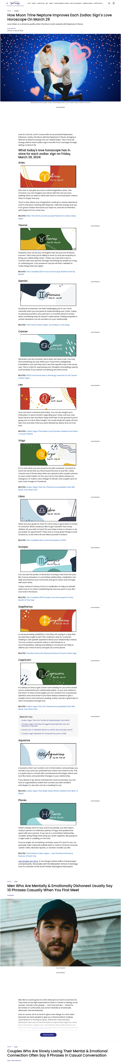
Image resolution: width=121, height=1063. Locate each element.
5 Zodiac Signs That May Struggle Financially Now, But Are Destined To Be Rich (45, 725)
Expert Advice (98, 3)
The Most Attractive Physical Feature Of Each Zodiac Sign (51, 653)
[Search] (108, 3)
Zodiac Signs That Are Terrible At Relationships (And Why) (45, 720)
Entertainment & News (61, 3)
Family (51, 3)
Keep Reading (48, 1035)
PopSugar (10, 895)
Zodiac (34, 3)
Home (9, 11)
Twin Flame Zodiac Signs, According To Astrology (48, 325)
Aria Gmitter (11, 28)
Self (47, 3)
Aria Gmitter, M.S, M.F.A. (28, 861)
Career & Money (87, 3)
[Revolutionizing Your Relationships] (15, 3)
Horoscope (41, 3)
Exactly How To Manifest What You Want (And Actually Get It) (47, 730)
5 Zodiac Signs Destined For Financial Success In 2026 (43, 734)
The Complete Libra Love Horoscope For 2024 (46, 540)
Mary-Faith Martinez (14, 1060)
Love (29, 3)
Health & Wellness (75, 3)
